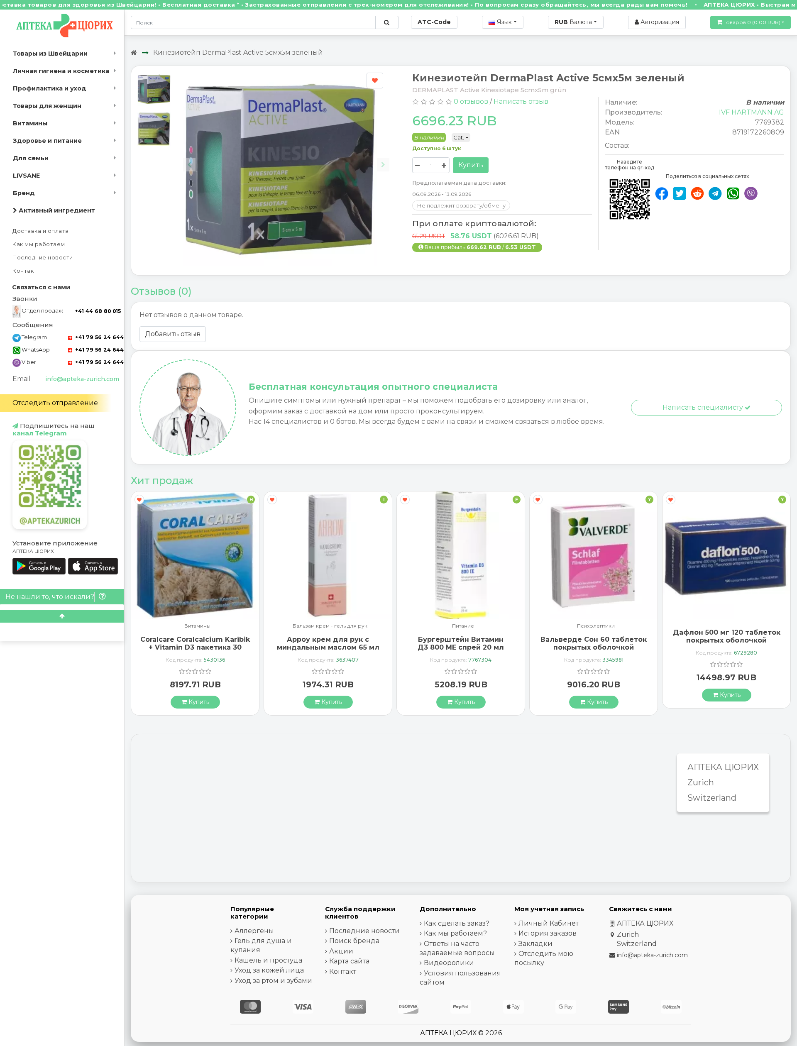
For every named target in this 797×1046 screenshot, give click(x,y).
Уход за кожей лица (269, 970)
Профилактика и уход (49, 88)
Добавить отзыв (172, 334)
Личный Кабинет (548, 923)
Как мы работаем (38, 244)
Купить (470, 165)
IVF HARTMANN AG (751, 112)
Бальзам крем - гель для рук (330, 626)
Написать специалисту (704, 407)
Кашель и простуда (268, 960)
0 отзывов (471, 101)
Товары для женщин (47, 106)
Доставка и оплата (40, 231)
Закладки (535, 944)
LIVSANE (26, 175)
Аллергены (254, 931)
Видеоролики (449, 963)
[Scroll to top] (62, 616)
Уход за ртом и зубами (273, 981)
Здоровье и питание (47, 140)
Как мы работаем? (455, 933)
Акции (341, 951)
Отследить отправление (55, 403)
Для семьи (31, 158)
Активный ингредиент (56, 210)
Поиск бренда (354, 941)
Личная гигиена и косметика (61, 71)
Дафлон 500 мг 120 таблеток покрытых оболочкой (726, 636)
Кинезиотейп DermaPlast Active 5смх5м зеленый (238, 52)
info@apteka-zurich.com (82, 379)
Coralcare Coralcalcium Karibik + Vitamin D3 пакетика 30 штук (195, 647)
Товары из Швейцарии (50, 53)
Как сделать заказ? (456, 923)
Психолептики (596, 626)
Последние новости (42, 257)
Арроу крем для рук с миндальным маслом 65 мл (328, 643)
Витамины (30, 123)
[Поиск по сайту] (386, 22)
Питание (463, 626)
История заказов (547, 933)
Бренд (24, 193)
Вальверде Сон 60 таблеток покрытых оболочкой (593, 643)
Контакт (24, 271)
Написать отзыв (521, 101)
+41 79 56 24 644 (98, 337)
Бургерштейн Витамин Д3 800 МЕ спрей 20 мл (461, 643)
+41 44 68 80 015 (98, 311)
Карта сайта (349, 961)
